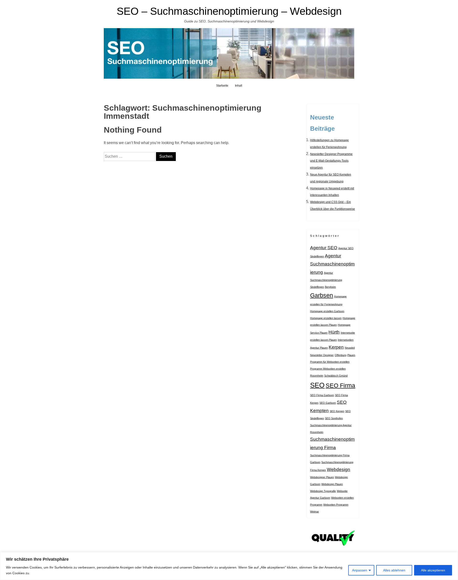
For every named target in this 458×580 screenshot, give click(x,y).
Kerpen (336, 347)
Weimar (314, 511)
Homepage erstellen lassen (326, 318)
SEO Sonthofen (334, 418)
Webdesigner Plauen (322, 477)
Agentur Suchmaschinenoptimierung (332, 264)
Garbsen (321, 295)
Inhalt (238, 85)
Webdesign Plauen (332, 484)
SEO (317, 385)
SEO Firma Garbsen (322, 395)
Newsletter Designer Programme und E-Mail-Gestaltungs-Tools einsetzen (331, 161)
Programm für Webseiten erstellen (329, 361)
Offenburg (340, 355)
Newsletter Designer (322, 355)
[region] (229, 566)
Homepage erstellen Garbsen (327, 311)
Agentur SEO (323, 247)
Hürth (334, 332)
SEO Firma (340, 385)
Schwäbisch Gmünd (336, 375)
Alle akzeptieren (433, 570)
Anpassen (359, 570)
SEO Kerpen (337, 411)
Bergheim (330, 286)
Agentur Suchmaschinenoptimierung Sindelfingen (326, 279)
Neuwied (350, 347)
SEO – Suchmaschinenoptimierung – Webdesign (229, 11)
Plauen (351, 355)
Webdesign (338, 469)
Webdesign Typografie (323, 491)
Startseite (222, 85)
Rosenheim (316, 375)
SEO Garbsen (327, 402)
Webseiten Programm (335, 504)
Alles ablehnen (394, 570)
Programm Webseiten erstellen (328, 368)
